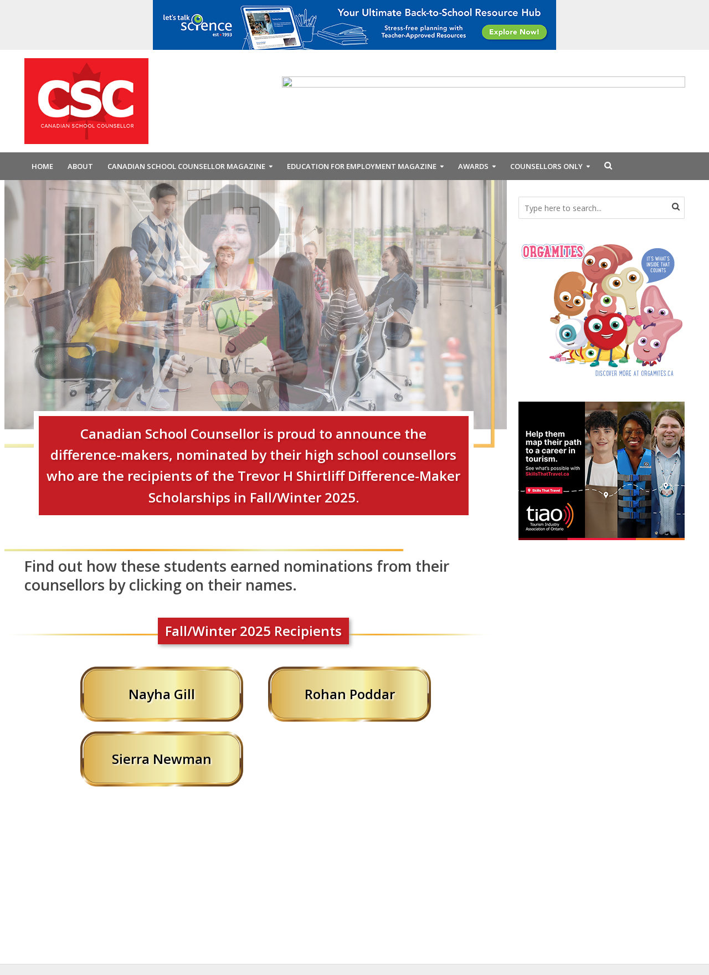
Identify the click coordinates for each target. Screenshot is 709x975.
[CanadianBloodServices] (601, 309)
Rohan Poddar (350, 694)
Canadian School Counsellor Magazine (186, 166)
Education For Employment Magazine (361, 166)
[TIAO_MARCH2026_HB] (601, 469)
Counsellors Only (546, 166)
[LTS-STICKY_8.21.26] (354, 23)
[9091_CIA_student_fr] (483, 100)
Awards (473, 166)
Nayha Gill (162, 694)
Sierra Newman (162, 759)
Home (42, 166)
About (80, 166)
